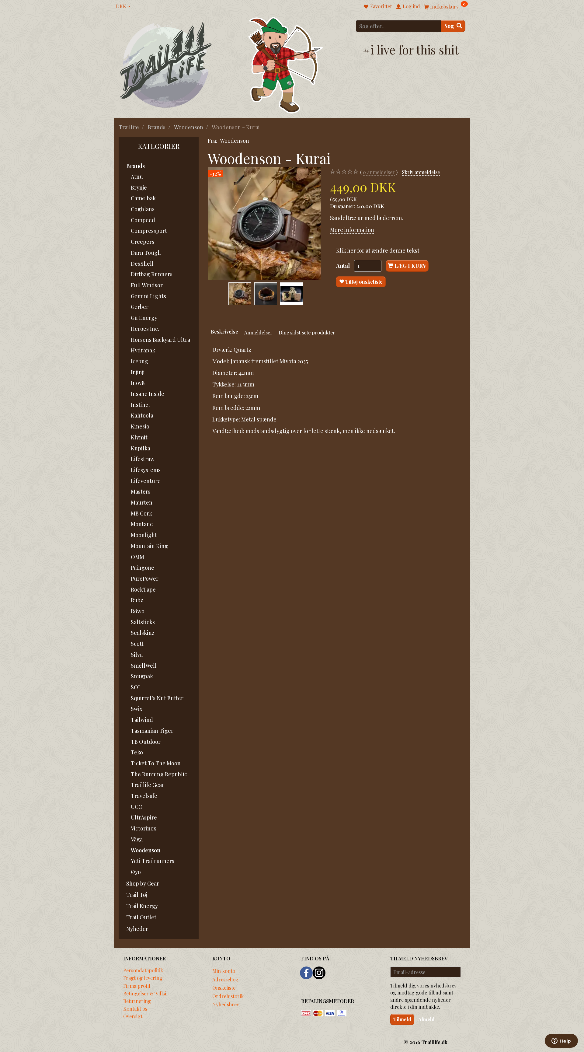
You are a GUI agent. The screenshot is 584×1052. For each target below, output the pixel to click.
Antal (343, 265)
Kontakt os (135, 1008)
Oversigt (132, 1016)
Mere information (352, 229)
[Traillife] (166, 64)
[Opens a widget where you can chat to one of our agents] (561, 1041)
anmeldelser (379, 172)
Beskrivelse (224, 331)
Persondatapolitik (143, 970)
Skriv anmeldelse (421, 172)
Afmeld (426, 1019)
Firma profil (136, 985)
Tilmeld (402, 1019)
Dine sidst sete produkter (307, 332)
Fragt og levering (142, 977)
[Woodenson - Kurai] (264, 223)
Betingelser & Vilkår (146, 993)
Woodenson (234, 140)
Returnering (137, 1001)
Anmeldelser (258, 332)
